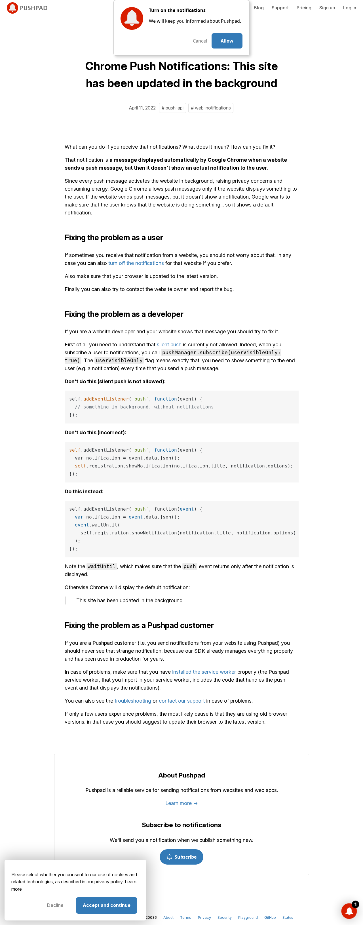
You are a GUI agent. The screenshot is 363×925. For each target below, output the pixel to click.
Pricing (304, 7)
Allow (227, 41)
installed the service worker (204, 672)
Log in (349, 7)
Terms (185, 917)
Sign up (327, 7)
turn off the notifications (136, 263)
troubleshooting (133, 701)
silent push (169, 344)
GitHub (270, 917)
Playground (248, 917)
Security (225, 917)
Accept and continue (106, 905)
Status (287, 917)
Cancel (200, 41)
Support (280, 7)
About (168, 917)
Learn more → (181, 803)
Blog (259, 7)
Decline (55, 905)
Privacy (204, 917)
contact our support (182, 701)
